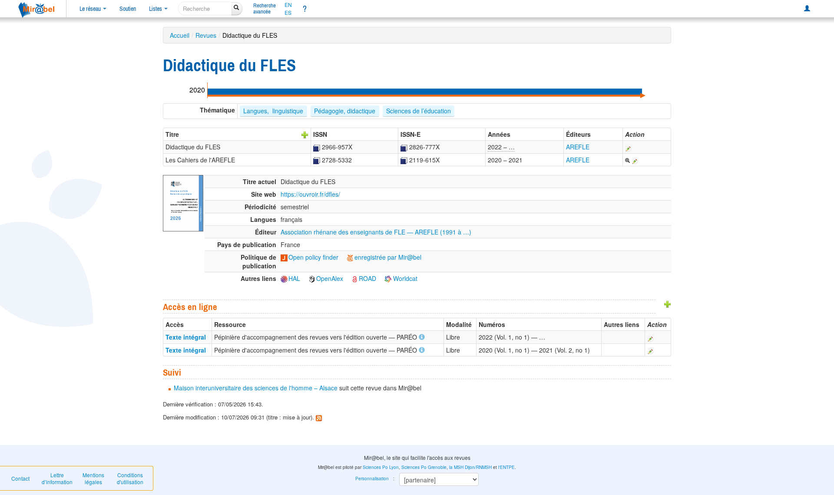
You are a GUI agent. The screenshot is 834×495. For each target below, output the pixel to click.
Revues (205, 35)
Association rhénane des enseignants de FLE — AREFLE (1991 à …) (376, 232)
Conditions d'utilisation (130, 478)
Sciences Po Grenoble (424, 467)
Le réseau (90, 8)
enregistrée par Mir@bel (387, 257)
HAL (294, 278)
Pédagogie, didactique (344, 110)
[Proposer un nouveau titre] (304, 134)
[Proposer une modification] (628, 146)
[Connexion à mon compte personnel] (807, 8)
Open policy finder (313, 257)
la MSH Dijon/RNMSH (470, 467)
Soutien (127, 8)
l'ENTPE (506, 467)
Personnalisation (372, 478)
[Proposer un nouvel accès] (667, 303)
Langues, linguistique (273, 110)
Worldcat (404, 278)
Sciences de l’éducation (418, 110)
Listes (156, 8)
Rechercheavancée (264, 8)
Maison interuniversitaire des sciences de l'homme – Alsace (256, 387)
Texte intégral (185, 337)
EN (288, 5)
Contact (20, 478)
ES (288, 13)
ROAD (367, 278)
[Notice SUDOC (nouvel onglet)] (316, 146)
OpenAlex (329, 278)
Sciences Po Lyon (381, 467)
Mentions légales (93, 478)
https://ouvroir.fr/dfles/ (310, 194)
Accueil (179, 35)
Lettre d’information (57, 478)
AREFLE (577, 146)
